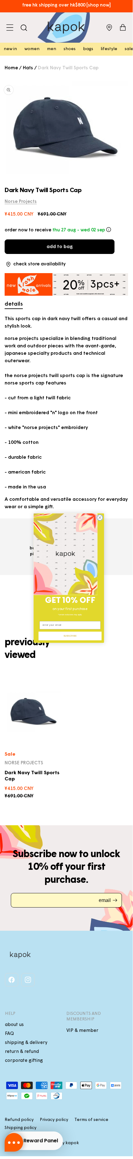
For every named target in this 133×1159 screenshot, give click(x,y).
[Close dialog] (100, 518)
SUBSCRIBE (70, 635)
